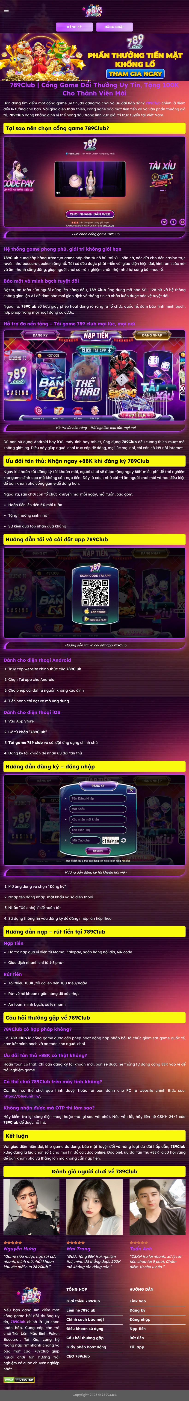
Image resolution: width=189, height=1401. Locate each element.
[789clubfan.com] (94, 10)
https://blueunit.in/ (21, 1096)
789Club (18, 1321)
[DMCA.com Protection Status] (19, 1379)
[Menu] (6, 10)
